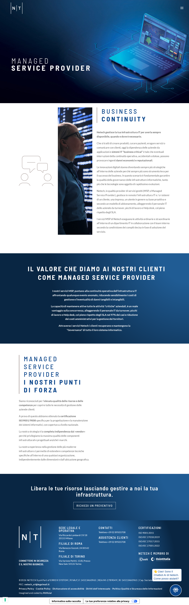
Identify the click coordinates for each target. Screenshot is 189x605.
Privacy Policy (26, 588)
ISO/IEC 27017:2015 (149, 541)
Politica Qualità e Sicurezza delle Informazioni (137, 588)
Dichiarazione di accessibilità (68, 588)
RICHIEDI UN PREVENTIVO (94, 505)
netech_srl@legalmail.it (37, 584)
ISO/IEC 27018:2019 (149, 537)
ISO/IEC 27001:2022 (149, 545)
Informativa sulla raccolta (66, 601)
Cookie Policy (43, 588)
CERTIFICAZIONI (150, 528)
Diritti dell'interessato (98, 588)
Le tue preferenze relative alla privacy (107, 601)
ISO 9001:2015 (146, 532)
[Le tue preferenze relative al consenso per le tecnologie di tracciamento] (5, 600)
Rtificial (47, 593)
